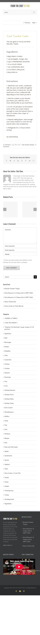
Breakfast (7, 351)
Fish (5, 381)
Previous (27, 23)
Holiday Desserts (9, 390)
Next (33, 23)
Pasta (6, 421)
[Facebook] (22, 560)
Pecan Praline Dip (10, 302)
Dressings (7, 377)
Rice (5, 443)
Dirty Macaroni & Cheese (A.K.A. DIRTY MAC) (18, 293)
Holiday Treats (9, 403)
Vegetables (8, 504)
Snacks (6, 477)
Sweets (6, 486)
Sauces (6, 460)
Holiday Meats (9, 399)
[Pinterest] (29, 560)
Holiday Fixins (9, 395)
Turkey (6, 495)
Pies (5, 425)
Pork (5, 429)
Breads (6, 347)
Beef (5, 338)
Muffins (6, 416)
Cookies (7, 368)
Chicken (7, 364)
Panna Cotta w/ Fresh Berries (13, 306)
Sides (6, 469)
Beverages (7, 342)
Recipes (32, 145)
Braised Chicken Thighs (12, 289)
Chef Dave (8, 145)
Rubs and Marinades (11, 447)
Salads (6, 451)
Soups (6, 482)
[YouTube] (26, 560)
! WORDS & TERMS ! (11, 318)
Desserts (27, 145)
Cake (23, 145)
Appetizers (7, 334)
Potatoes (7, 434)
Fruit (6, 386)
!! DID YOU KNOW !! (10, 323)
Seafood (7, 464)
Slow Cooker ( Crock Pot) (12, 473)
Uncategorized (9, 499)
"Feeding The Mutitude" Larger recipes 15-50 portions (19, 328)
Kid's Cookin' (8, 408)
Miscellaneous (9, 412)
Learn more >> (7, 545)
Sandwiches (8, 456)
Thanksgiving (8, 491)
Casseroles (7, 360)
